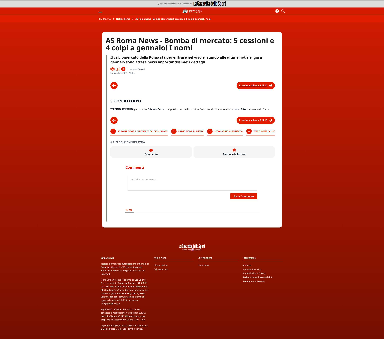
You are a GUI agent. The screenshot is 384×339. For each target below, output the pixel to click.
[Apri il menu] (100, 11)
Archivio (247, 265)
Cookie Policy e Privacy (254, 273)
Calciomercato (161, 269)
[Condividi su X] (123, 69)
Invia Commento (244, 196)
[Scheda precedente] (114, 85)
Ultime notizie (161, 265)
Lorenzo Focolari (137, 69)
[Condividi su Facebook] (118, 69)
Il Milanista (104, 19)
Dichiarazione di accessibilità (257, 277)
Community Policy (252, 269)
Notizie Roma (123, 18)
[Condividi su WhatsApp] (112, 69)
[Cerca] (283, 11)
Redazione (203, 265)
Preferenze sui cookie (254, 281)
